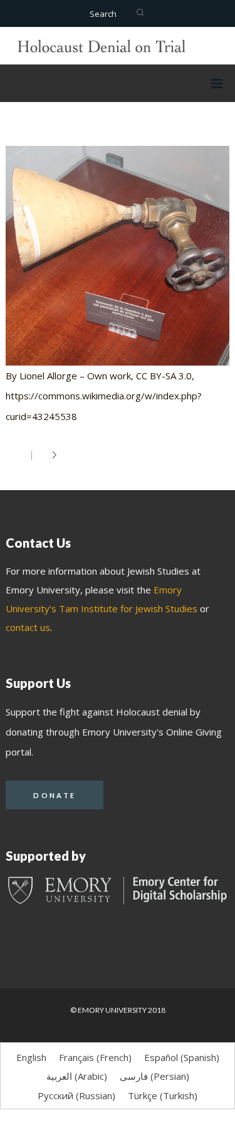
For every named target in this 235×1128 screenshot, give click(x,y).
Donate (54, 795)
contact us (28, 627)
